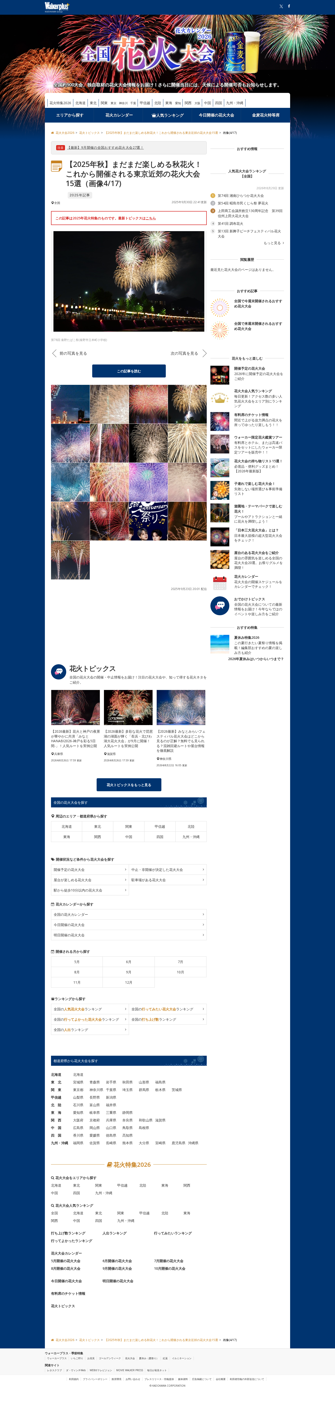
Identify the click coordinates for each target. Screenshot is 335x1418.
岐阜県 (95, 1112)
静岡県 (127, 1112)
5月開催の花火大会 (65, 1260)
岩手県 (111, 1082)
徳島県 (111, 1135)
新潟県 (111, 1097)
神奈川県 (96, 1089)
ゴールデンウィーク (110, 1358)
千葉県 (111, 1089)
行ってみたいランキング (173, 1233)
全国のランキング (78, 1009)
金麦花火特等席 (266, 115)
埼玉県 (127, 1089)
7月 (180, 961)
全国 (54, 1213)
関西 (188, 102)
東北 (93, 102)
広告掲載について (202, 1379)
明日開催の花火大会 (69, 935)
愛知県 (78, 1112)
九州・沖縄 (234, 102)
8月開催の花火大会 (65, 1268)
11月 (77, 982)
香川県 (78, 1135)
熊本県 (127, 1143)
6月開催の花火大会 (117, 1260)
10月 (180, 972)
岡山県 (95, 1127)
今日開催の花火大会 (216, 115)
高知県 (127, 1135)
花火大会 (130, 1358)
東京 (113, 103)
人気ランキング (170, 115)
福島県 (160, 1082)
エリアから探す (70, 115)
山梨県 (78, 1097)
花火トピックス (63, 1306)
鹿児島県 (178, 1143)
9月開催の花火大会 (117, 1268)
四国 (218, 102)
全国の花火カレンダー (71, 914)
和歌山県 (146, 1120)
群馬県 (144, 1089)
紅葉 (165, 1358)
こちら (151, 218)
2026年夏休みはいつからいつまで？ (256, 658)
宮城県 (78, 1082)
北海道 (80, 102)
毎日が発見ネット (157, 1370)
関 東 (56, 1089)
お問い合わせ (133, 1379)
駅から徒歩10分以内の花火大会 (78, 890)
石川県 (78, 1105)
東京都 (78, 1089)
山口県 (111, 1127)
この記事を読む (129, 371)
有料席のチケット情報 (68, 1293)
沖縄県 (193, 1143)
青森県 (95, 1082)
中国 (207, 102)
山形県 (144, 1082)
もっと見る (273, 243)
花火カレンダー (119, 115)
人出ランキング (115, 1233)
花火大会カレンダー (66, 1253)
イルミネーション (182, 1358)
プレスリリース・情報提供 (159, 1379)
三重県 (111, 1112)
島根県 (144, 1127)
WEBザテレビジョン (101, 1370)
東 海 (56, 1112)
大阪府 (78, 1120)
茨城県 (177, 1089)
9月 (128, 972)
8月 (77, 972)
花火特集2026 (60, 102)
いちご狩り (77, 1358)
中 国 (56, 1127)
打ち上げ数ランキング (68, 1233)
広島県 (78, 1127)
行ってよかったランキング (71, 1240)
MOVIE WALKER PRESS (129, 1370)
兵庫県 (111, 1120)
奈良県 (127, 1120)
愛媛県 (95, 1135)
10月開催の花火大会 (169, 1268)
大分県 (144, 1143)
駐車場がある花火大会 (148, 880)
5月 (77, 961)
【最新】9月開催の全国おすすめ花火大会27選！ (105, 147)
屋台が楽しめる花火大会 (72, 880)
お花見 (91, 1358)
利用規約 (74, 1379)
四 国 (56, 1135)
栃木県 (160, 1089)
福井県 (111, 1105)
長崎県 (111, 1143)
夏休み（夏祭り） (149, 1358)
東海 (168, 102)
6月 (128, 961)
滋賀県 (160, 1120)
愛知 (178, 103)
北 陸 (56, 1105)
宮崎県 (160, 1143)
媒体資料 (183, 1379)
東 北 (56, 1082)
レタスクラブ (54, 1370)
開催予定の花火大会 (69, 869)
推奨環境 (116, 1379)
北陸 (157, 102)
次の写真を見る (184, 353)
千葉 (133, 103)
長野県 (95, 1097)
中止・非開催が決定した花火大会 (157, 869)
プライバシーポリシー (95, 1379)
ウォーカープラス (57, 1358)
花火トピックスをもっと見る (129, 784)
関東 (104, 102)
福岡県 (78, 1143)
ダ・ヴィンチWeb (76, 1370)
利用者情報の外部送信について (247, 1379)
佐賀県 (95, 1143)
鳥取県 (127, 1127)
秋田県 (127, 1082)
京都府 (95, 1120)
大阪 (197, 103)
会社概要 (221, 1379)
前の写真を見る (73, 353)
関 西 (56, 1120)
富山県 (95, 1105)
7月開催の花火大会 (168, 1260)
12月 (128, 982)
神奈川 (123, 103)
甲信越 (145, 102)
